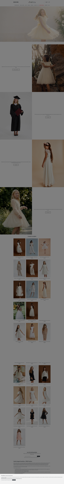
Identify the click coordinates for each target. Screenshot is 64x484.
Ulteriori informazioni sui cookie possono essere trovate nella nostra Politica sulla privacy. (11, 478)
